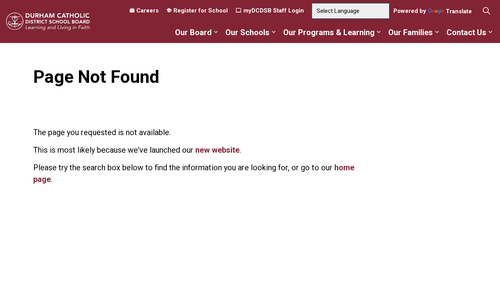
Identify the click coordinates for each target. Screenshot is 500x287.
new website (217, 150)
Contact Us (466, 32)
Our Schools (247, 32)
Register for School (200, 10)
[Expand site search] (486, 10)
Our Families (410, 32)
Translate (459, 12)
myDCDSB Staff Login (273, 10)
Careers (147, 10)
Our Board (193, 32)
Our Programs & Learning (329, 32)
